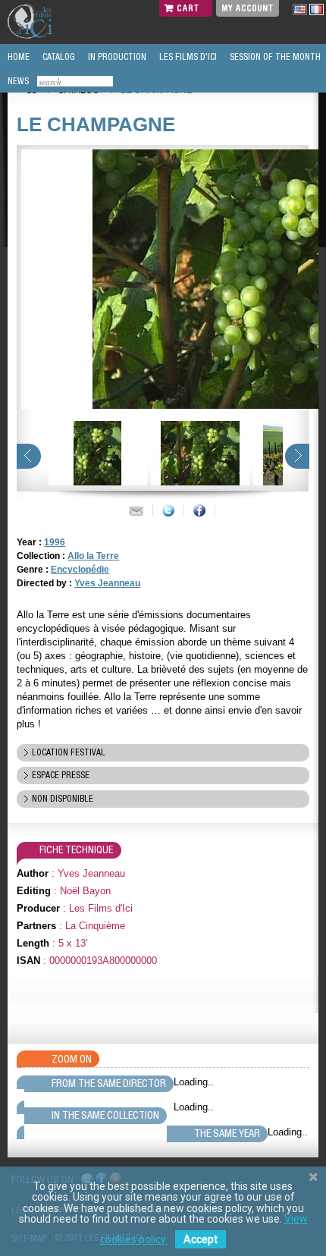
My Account (247, 8)
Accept (200, 1239)
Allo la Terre (93, 556)
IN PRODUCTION (116, 57)
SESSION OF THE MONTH (274, 57)
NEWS (17, 81)
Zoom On (72, 1059)
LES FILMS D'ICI (187, 57)
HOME (17, 57)
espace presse (60, 775)
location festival (68, 752)
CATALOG (57, 57)
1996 (54, 542)
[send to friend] (136, 510)
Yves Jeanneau (107, 583)
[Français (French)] (316, 9)
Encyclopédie (80, 569)
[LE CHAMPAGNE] (96, 453)
